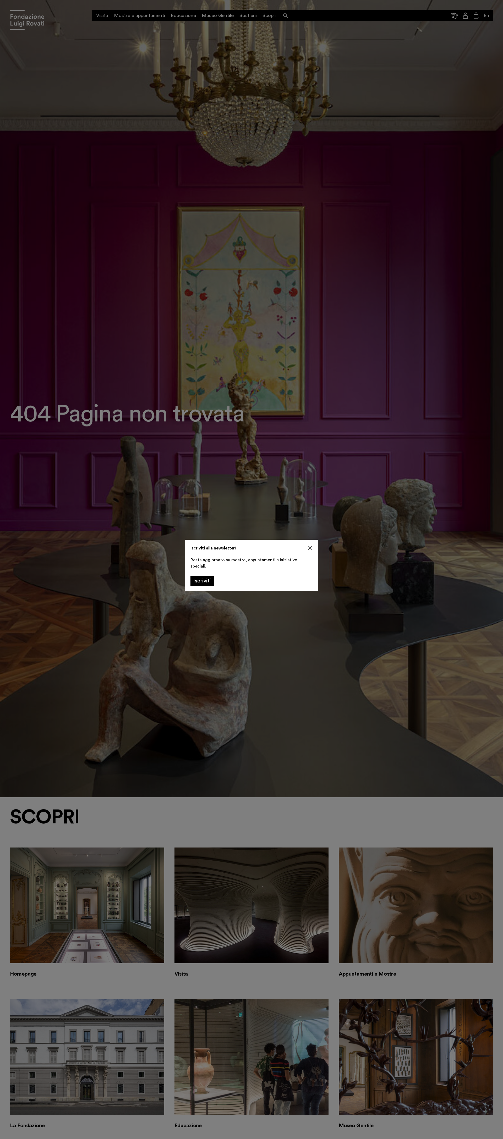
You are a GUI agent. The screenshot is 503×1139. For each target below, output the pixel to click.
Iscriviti (202, 581)
